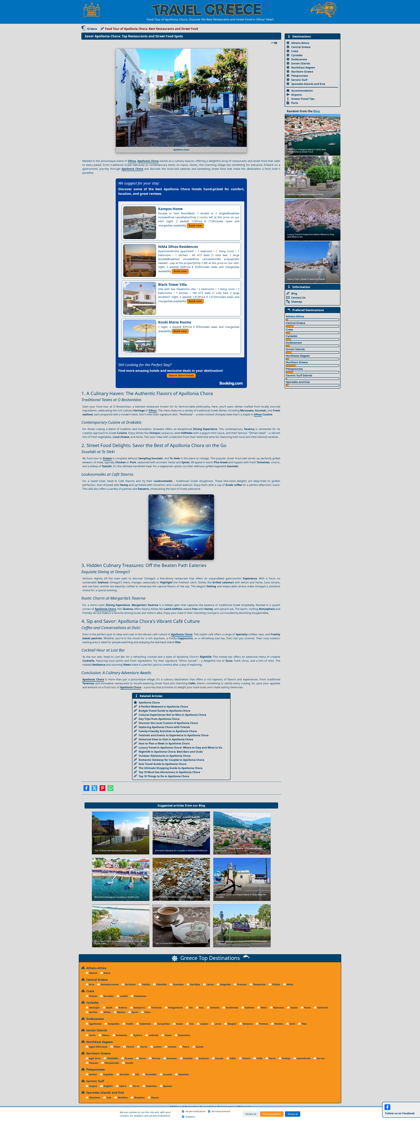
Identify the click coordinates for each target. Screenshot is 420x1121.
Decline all (250, 1114)
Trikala (275, 984)
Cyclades (297, 55)
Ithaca (105, 1035)
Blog (202, 805)
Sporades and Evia (298, 382)
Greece (92, 29)
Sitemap (296, 301)
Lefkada (153, 1035)
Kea (201, 1007)
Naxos (294, 1007)
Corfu (91, 1035)
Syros (134, 1012)
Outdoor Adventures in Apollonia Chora (165, 756)
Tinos (147, 1012)
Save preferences (272, 1114)
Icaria (143, 1046)
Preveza (241, 984)
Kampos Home (170, 208)
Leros (217, 1023)
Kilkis (232, 1058)
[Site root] (93, 9)
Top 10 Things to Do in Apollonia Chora (164, 776)
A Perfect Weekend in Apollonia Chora (163, 706)
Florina (155, 1058)
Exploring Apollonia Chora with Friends (164, 727)
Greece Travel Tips (303, 99)
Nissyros (247, 1023)
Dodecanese (299, 59)
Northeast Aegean (298, 356)
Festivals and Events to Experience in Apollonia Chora (174, 735)
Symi (292, 1023)
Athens (92, 973)
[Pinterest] (102, 789)
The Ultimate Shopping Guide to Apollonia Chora (170, 768)
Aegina (92, 1086)
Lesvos (157, 1046)
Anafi (108, 1007)
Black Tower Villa (172, 284)
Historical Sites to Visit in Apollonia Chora (166, 739)
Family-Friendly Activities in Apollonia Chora (168, 731)
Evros (142, 1058)
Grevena (171, 1058)
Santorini (322, 1007)
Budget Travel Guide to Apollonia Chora (164, 710)
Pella (259, 1058)
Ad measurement (221, 1111)
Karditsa (194, 984)
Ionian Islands (300, 63)
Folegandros (175, 1007)
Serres (320, 1058)
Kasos (179, 1023)
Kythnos (249, 1007)
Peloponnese (299, 76)
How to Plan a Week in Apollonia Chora (164, 743)
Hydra (122, 1086)
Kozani (246, 1058)
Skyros (154, 1097)
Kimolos (214, 1007)
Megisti (231, 1023)
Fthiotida (161, 984)
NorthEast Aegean (303, 67)
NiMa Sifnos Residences (178, 246)
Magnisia (225, 984)
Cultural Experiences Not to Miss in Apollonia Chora (172, 715)
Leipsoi (203, 1023)
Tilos (304, 1023)
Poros (135, 1086)
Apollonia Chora (148, 161)
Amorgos (94, 1007)
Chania (92, 996)
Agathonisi (94, 1023)
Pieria (272, 1058)
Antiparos (139, 1007)
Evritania (130, 984)
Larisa (210, 984)
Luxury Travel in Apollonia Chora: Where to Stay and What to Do (180, 747)
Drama (128, 1058)
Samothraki (303, 1058)
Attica (106, 973)
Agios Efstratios (97, 1046)
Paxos (168, 1035)
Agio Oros (94, 1058)
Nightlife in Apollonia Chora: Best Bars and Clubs (171, 751)
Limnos (171, 1046)
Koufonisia (231, 1007)
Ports (294, 103)
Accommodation (302, 90)
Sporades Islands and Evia (308, 84)
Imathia (187, 1058)
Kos (191, 1023)
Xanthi (129, 1062)
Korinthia (151, 1074)
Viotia (289, 984)
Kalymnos (145, 1023)
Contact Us (298, 297)
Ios (190, 1007)
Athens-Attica (300, 43)
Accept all (293, 1114)
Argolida (108, 1074)
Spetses (167, 1086)
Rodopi (285, 1058)
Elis (137, 1074)
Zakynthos (183, 1035)
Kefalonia (121, 1035)
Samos (199, 1046)
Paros (307, 1007)
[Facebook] (86, 789)
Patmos (263, 1023)
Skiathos (122, 1097)
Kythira (137, 1035)
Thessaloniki (111, 1062)
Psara (185, 1046)
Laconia (167, 1074)
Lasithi (123, 996)
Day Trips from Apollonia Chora (159, 719)
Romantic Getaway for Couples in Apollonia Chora (171, 760)
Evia (108, 1097)
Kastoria (203, 1058)
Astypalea (113, 1023)
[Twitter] (94, 789)
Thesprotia (259, 984)
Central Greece (300, 47)
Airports (296, 95)
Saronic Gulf (299, 80)
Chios (116, 1046)
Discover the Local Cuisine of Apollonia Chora (168, 723)
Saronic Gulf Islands (299, 375)
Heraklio (108, 996)
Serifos (92, 1012)
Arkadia (124, 1074)
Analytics (190, 1116)
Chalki (129, 1023)
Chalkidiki (112, 1058)
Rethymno (139, 996)
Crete (294, 51)
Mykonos (278, 1007)
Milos (263, 1007)
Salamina (151, 1086)
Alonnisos (94, 1097)
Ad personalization (195, 1111)
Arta (91, 984)
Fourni (130, 1046)
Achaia (92, 1074)
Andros (122, 1007)
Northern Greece (302, 71)
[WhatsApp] (110, 789)
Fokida (145, 984)
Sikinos (120, 1012)
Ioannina (178, 984)
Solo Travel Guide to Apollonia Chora (162, 764)
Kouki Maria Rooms (174, 322)
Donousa (156, 1007)
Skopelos (139, 1097)
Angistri (108, 1086)
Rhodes (278, 1023)
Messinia (183, 1074)
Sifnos (132, 161)
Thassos (93, 1062)
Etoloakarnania (109, 984)
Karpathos (163, 1023)
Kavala (219, 1058)
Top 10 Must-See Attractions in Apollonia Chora (169, 772)
